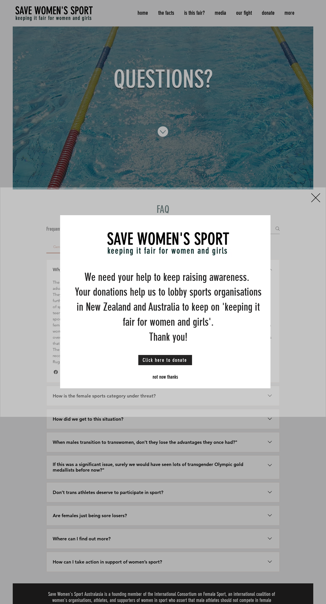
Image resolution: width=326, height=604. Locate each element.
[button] (315, 197)
